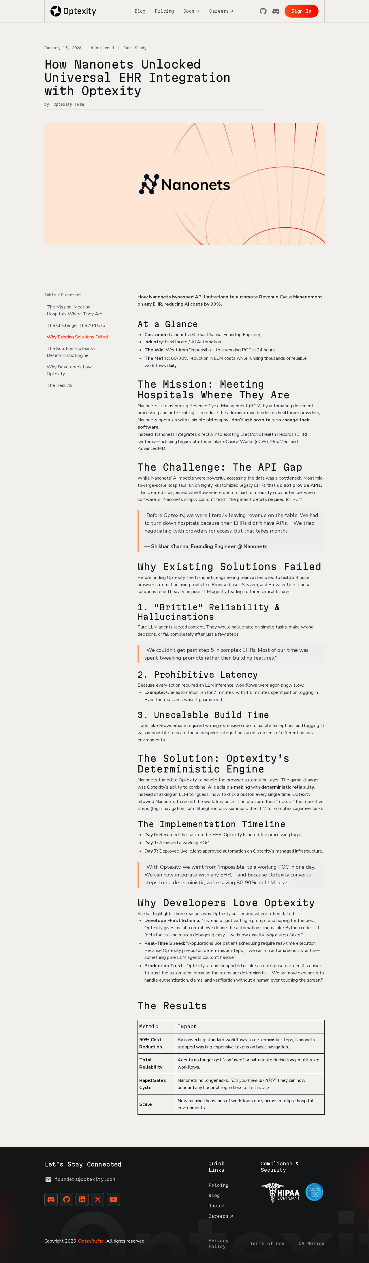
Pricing (164, 11)
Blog (140, 11)
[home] (73, 10)
